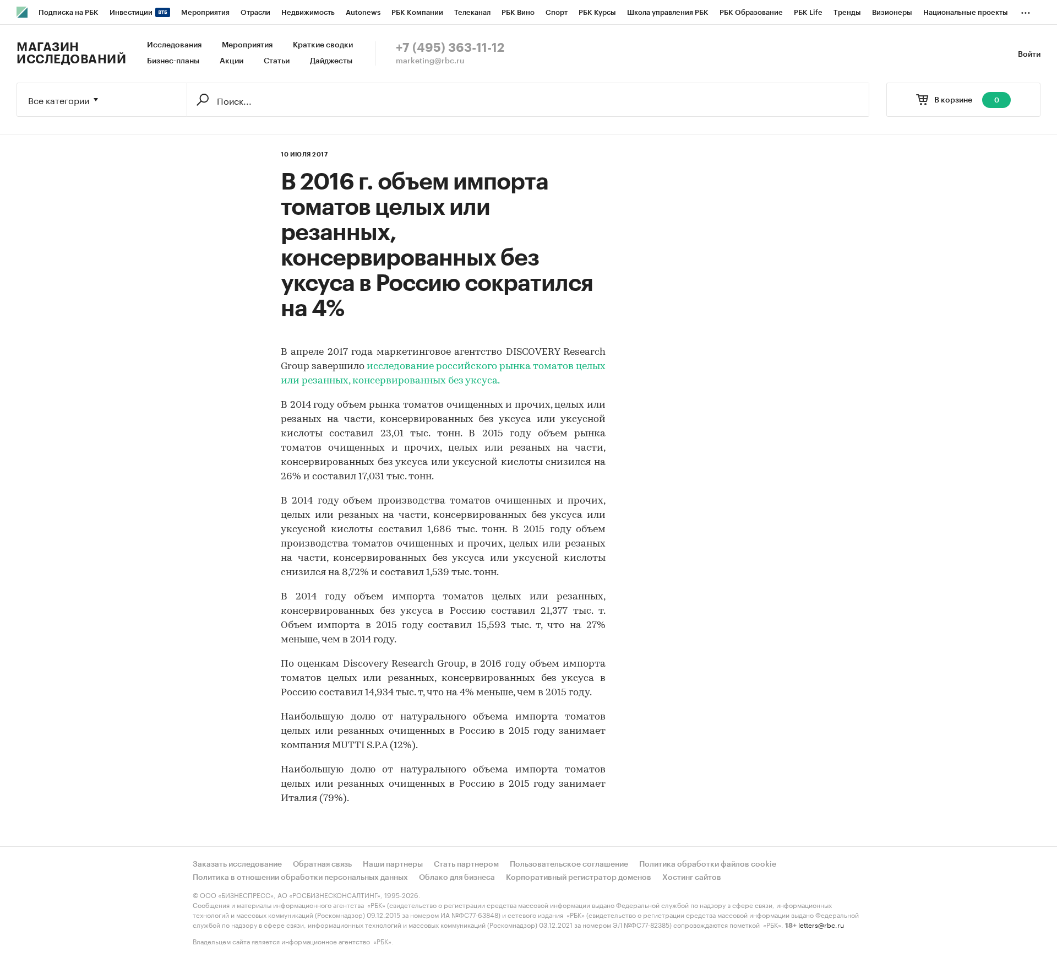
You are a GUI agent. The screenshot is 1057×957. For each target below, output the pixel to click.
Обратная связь (322, 864)
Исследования (174, 45)
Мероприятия (247, 45)
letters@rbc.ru (821, 924)
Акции (231, 61)
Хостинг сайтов (691, 878)
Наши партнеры (393, 864)
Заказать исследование (237, 864)
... (1026, 10)
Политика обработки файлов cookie (707, 864)
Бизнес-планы (173, 61)
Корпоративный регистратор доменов (578, 878)
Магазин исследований (71, 53)
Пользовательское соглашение (569, 864)
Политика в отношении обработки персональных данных (300, 878)
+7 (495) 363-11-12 (450, 48)
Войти (1029, 54)
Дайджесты (331, 61)
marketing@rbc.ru (430, 61)
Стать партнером (466, 864)
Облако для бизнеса (457, 878)
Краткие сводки (323, 45)
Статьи (277, 61)
